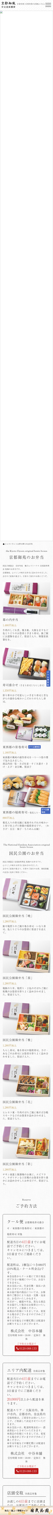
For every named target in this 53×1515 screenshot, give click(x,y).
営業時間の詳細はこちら (34, 4)
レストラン (11, 544)
